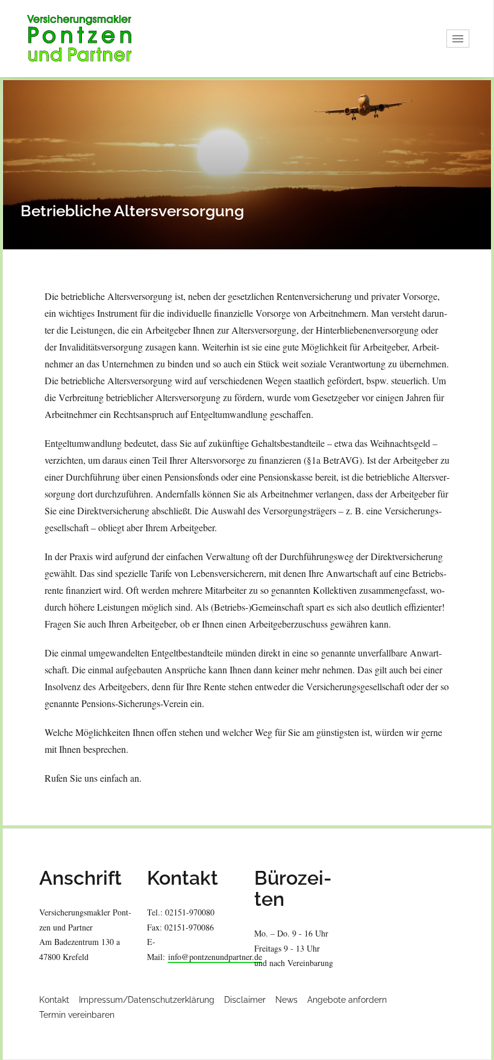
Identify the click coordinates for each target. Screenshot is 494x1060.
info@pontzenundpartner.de (215, 956)
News (286, 1000)
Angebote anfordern (347, 1000)
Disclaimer (245, 1000)
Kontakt (54, 1000)
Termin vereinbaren (76, 1015)
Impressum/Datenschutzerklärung (146, 1000)
